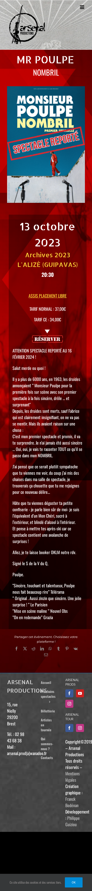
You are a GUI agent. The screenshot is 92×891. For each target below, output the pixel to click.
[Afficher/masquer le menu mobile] (82, 7)
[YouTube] (80, 693)
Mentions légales (72, 776)
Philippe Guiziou (72, 821)
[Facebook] (69, 693)
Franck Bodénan (72, 802)
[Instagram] (69, 704)
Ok (74, 882)
